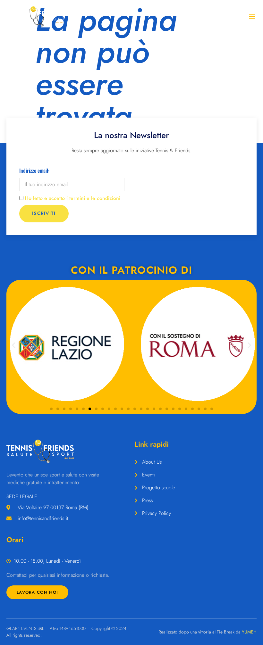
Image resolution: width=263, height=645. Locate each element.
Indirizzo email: (34, 170)
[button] (14, 345)
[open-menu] (251, 16)
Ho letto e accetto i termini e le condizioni (72, 198)
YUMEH (249, 632)
